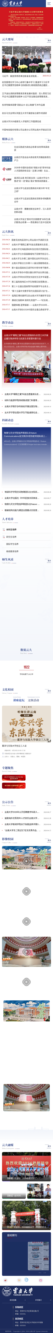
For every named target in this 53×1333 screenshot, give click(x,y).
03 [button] (26, 68)
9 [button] (43, 31)
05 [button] (31, 68)
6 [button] (30, 31)
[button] (5, 331)
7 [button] (34, 31)
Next (30, 261)
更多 (49, 41)
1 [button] (7, 31)
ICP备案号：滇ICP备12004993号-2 (27, 1024)
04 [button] (29, 68)
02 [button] (23, 68)
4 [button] (22, 31)
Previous (23, 261)
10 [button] (47, 31)
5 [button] (26, 31)
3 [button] (17, 31)
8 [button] (39, 31)
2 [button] (13, 31)
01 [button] (21, 68)
